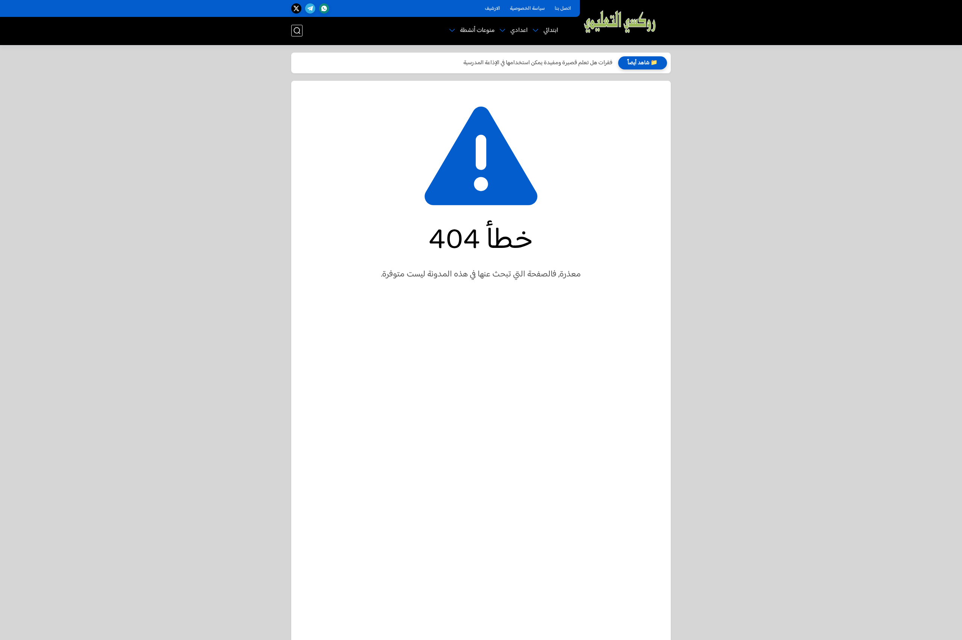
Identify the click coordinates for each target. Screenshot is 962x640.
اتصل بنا (563, 8)
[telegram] (310, 8)
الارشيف (492, 8)
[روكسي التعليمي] (620, 22)
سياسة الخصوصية (527, 8)
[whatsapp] (324, 8)
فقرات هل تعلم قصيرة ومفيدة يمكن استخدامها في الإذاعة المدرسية (538, 63)
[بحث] (297, 30)
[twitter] (296, 8)
